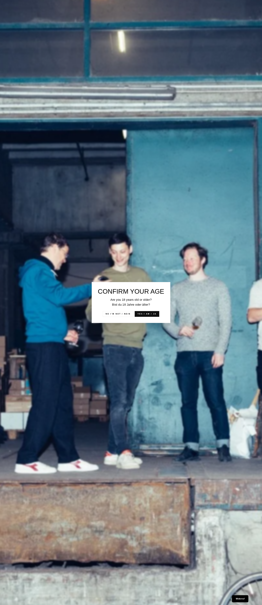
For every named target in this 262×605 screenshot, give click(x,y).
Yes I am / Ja (147, 314)
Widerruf (240, 599)
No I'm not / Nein (118, 314)
